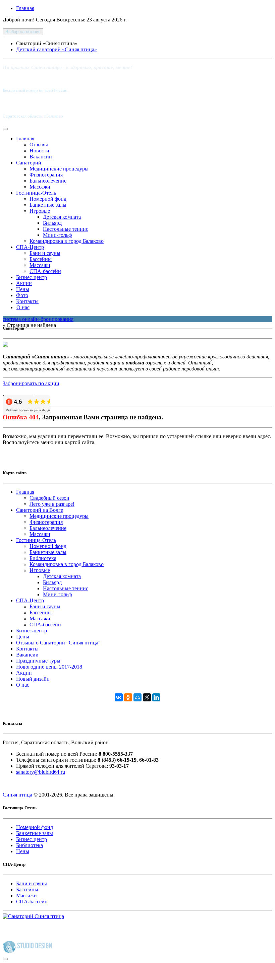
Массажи (40, 187)
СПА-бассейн (45, 271)
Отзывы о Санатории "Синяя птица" (58, 642)
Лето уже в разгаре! (52, 504)
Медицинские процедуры (59, 168)
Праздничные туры (38, 661)
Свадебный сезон (49, 498)
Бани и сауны (45, 253)
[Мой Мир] (137, 697)
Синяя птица (17, 795)
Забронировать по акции (31, 383)
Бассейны (41, 259)
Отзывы (39, 144)
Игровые (40, 211)
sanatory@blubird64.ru (40, 772)
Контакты (27, 301)
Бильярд (52, 223)
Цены (22, 289)
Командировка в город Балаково (67, 241)
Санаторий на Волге (39, 510)
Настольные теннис (65, 229)
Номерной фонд (48, 199)
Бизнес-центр (31, 277)
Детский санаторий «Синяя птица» (56, 49)
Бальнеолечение (48, 181)
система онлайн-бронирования (38, 319)
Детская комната (62, 217)
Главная (25, 8)
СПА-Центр (30, 247)
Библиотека (43, 558)
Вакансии (41, 156)
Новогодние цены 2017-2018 (49, 667)
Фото (22, 295)
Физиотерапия (46, 175)
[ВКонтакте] (119, 697)
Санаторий (28, 162)
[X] (147, 697)
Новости (39, 150)
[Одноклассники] (128, 697)
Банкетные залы (48, 205)
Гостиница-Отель (36, 193)
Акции (24, 283)
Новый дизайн (33, 679)
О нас (23, 307)
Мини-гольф (57, 235)
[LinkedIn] (156, 697)
